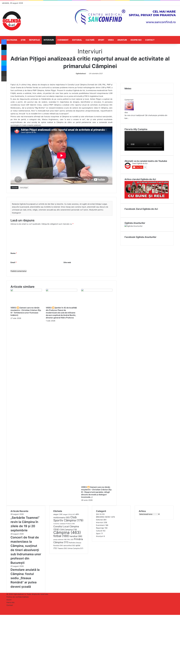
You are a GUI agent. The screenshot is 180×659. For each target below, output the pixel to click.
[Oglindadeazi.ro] (11, 21)
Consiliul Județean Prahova (64, 524)
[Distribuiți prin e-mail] (4, 73)
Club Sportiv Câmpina (68, 518)
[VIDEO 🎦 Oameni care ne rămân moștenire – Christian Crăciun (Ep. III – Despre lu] (97, 291)
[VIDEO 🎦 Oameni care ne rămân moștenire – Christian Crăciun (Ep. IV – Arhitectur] (26, 291)
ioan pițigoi (24, 187)
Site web (67, 262)
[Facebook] (4, 42)
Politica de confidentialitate (17, 597)
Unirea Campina (75, 548)
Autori (8, 600)
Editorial (77, 40)
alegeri (58, 514)
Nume (14, 253)
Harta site (10, 602)
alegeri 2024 (69, 514)
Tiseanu (62, 548)
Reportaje (34, 40)
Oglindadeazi (81, 73)
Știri (23, 40)
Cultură (90, 40)
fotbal (61, 536)
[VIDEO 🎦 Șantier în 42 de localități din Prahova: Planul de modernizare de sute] (61, 291)
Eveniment (63, 40)
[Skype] (4, 63)
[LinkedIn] (4, 52)
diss (126, 112)
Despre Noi (136, 40)
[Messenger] (4, 68)
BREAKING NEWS (103, 517)
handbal (76, 536)
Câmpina (67, 532)
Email (14, 262)
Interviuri (49, 40)
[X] (4, 47)
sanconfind (69, 545)
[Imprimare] (4, 78)
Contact (149, 40)
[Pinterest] (4, 57)
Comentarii (129, 100)
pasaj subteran (60, 539)
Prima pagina (10, 40)
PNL (70, 539)
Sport (101, 40)
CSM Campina (68, 529)
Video (111, 40)
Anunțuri (122, 40)
